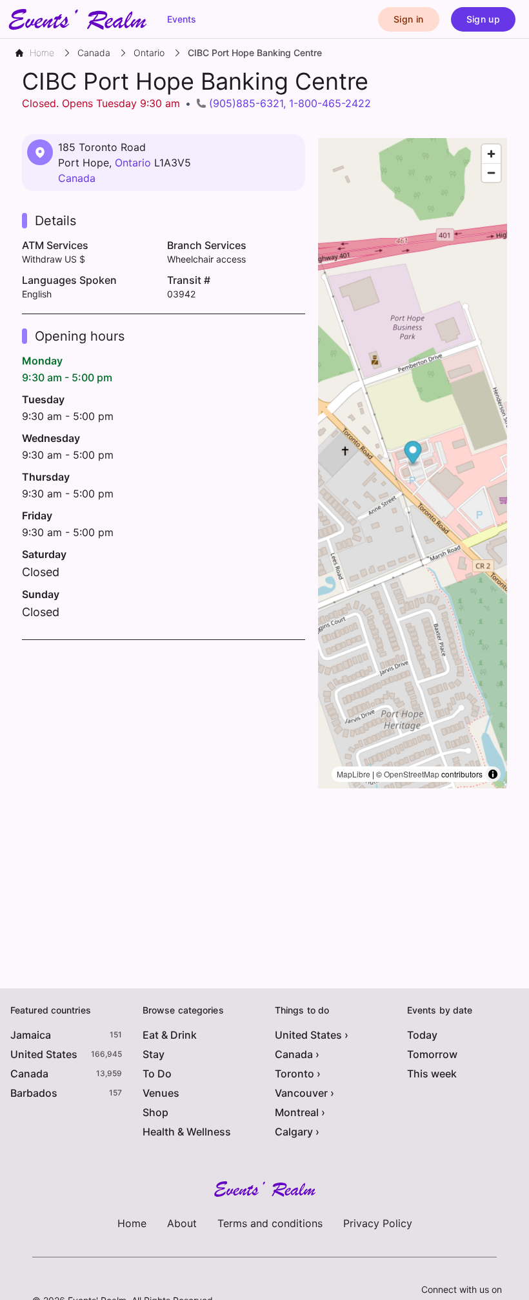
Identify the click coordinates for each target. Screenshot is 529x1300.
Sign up (483, 19)
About (182, 1223)
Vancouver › (304, 1092)
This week (432, 1073)
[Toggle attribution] (493, 774)
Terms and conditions (270, 1223)
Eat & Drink (170, 1034)
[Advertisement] (163, 743)
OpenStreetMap (411, 773)
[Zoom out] (491, 172)
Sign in (408, 19)
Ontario (133, 162)
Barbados (33, 1092)
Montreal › (300, 1112)
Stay (154, 1054)
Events (181, 19)
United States (43, 1054)
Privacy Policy (377, 1223)
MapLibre (353, 773)
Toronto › (298, 1073)
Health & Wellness (187, 1131)
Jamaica (30, 1034)
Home (131, 1223)
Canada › (297, 1054)
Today (422, 1034)
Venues (161, 1092)
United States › (311, 1034)
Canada (76, 178)
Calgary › (297, 1131)
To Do (157, 1073)
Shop (155, 1112)
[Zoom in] (491, 154)
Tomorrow (432, 1054)
